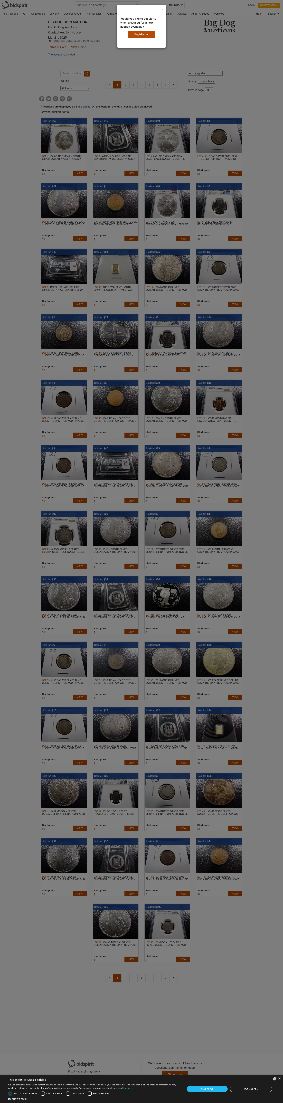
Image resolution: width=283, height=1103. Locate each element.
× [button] (279, 1078)
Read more (127, 1088)
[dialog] (141, 1089)
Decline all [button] (251, 1088)
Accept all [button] (207, 1088)
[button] (94, 1099)
